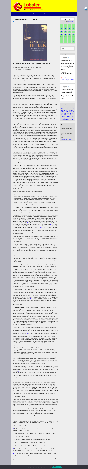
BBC (70, 107)
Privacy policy (58, 467)
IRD (71, 110)
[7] (30, 298)
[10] (28, 374)
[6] (41, 227)
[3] (28, 209)
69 (73, 41)
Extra (45, 13)
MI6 (73, 111)
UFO (73, 113)
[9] (18, 371)
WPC (62, 114)
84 (61, 31)
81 (73, 31)
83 (65, 31)
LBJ (67, 111)
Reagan (72, 118)
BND (73, 107)
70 (69, 41)
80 (61, 34)
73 (73, 38)
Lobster (31, 4)
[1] (17, 188)
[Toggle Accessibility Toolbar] (85, 8)
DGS (73, 108)
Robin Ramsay (64, 130)
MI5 (71, 111)
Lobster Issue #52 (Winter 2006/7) (51, 17)
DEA (70, 108)
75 (65, 38)
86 (69, 28)
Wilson (68, 116)
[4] (27, 222)
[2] (31, 204)
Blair (65, 114)
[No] (86, 467)
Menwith (67, 119)
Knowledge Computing (67, 139)
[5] (50, 224)
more (41, 9)
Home (34, 13)
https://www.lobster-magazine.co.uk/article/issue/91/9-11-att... (67, 79)
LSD (69, 111)
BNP (65, 108)
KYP (64, 111)
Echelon (63, 119)
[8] (27, 333)
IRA (69, 110)
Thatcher (63, 116)
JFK (73, 110)
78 (69, 34)
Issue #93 (70, 21)
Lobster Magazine (64, 57)
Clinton (72, 116)
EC (63, 107)
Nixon (68, 118)
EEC (62, 110)
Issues (39, 13)
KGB (62, 111)
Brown (68, 114)
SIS (70, 113)
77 (73, 34)
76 (61, 38)
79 (65, 34)
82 (69, 31)
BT (61, 107)
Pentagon (72, 119)
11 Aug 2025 (63, 58)
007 (66, 107)
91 (65, 25)
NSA (65, 113)
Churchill (72, 114)
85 (73, 28)
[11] (37, 387)
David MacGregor (18, 21)
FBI (66, 110)
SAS (68, 113)
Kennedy (63, 118)
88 (61, 28)
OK (53, 467)
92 (61, 25)
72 (61, 41)
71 (65, 41)
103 (68, 107)
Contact (52, 13)
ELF (64, 110)
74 (69, 38)
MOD (62, 113)
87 (65, 28)
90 (69, 25)
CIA (67, 108)
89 (73, 25)
